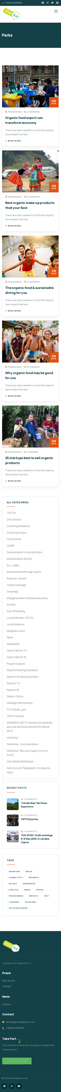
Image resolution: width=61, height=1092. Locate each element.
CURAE (11, 545)
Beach (29, 871)
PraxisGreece (16, 896)
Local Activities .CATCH (20, 617)
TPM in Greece (15, 716)
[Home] (11, 946)
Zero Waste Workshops (20, 761)
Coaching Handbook (18, 526)
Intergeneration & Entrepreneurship (27, 598)
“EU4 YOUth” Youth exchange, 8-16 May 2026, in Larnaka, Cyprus (37, 839)
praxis (39, 890)
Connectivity (14, 539)
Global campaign (16, 585)
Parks (27, 890)
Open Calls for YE (16, 657)
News (10, 637)
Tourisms (14, 902)
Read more (14, 141)
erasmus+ (34, 877)
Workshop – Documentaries (22, 744)
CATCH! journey (29, 819)
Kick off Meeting (16, 611)
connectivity (16, 877)
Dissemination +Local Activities (24, 552)
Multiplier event (16, 631)
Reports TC (13, 683)
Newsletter (13, 644)
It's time (11, 604)
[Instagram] (12, 1086)
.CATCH (11, 513)
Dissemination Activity (19, 558)
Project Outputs (16, 663)
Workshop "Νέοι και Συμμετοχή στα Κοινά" (27, 753)
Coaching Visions (17, 532)
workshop (12, 737)
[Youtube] (19, 1086)
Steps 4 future (15, 696)
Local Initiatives (15, 624)
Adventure (14, 871)
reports (33, 896)
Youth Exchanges (18, 908)
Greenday (12, 591)
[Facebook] (4, 1086)
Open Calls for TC (17, 650)
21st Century (14, 519)
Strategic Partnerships (20, 703)
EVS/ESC (13, 883)
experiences (29, 883)
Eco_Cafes (13, 565)
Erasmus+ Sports (16, 578)
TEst (46, 896)
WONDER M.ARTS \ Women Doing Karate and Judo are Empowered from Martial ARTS (29, 727)
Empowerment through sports (24, 572)
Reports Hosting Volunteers (22, 670)
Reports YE (13, 690)
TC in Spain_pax (16, 709)
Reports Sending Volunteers (23, 676)
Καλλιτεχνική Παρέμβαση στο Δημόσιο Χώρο (28, 770)
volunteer (30, 902)
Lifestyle (13, 890)
